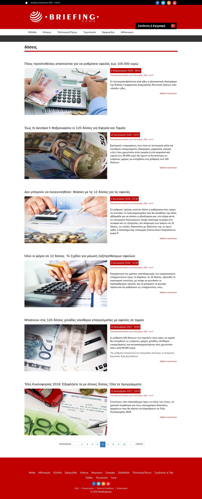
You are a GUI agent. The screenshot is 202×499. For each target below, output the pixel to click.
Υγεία (113, 477)
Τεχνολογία (89, 32)
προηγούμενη (65, 444)
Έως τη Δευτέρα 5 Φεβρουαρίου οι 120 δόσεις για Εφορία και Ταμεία (74, 128)
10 (124, 444)
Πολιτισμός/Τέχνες (67, 32)
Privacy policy (88, 488)
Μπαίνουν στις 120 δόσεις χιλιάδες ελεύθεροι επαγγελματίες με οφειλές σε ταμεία (84, 320)
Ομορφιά (110, 472)
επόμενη (139, 444)
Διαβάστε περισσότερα (168, 93)
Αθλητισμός (127, 32)
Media (32, 472)
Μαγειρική (97, 472)
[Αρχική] (64, 16)
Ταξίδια (89, 477)
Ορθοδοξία (123, 472)
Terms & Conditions (105, 488)
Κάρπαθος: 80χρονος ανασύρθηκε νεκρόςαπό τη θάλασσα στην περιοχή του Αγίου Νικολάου (77, 39)
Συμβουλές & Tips (164, 472)
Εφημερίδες (108, 32)
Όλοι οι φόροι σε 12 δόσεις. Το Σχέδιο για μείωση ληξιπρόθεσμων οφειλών (79, 256)
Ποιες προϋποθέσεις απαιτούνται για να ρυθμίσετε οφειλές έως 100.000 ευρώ (81, 63)
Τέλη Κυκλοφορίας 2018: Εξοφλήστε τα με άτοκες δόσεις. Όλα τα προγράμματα (82, 384)
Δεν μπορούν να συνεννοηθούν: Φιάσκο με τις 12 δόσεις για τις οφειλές (77, 192)
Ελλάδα (32, 32)
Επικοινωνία (122, 488)
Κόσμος (47, 32)
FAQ (76, 488)
